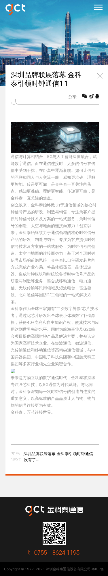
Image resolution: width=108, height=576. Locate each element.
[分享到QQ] (97, 96)
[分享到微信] (85, 96)
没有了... (31, 459)
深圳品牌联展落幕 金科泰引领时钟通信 (58, 453)
